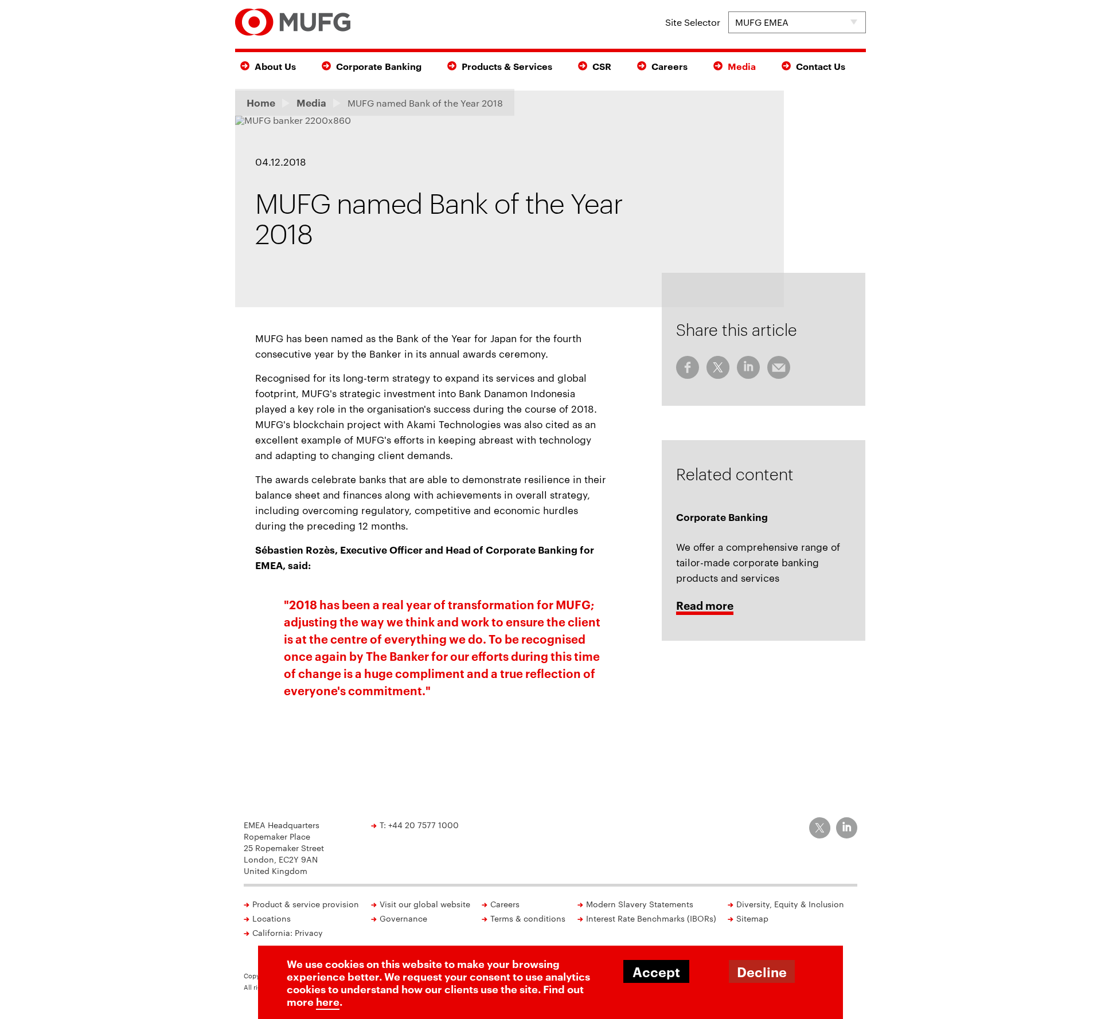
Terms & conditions (527, 918)
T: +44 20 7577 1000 (419, 824)
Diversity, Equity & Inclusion (790, 904)
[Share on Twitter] (717, 367)
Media (742, 66)
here (327, 1001)
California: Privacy (287, 932)
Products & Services (507, 66)
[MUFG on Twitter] (819, 827)
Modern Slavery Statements (639, 904)
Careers (669, 66)
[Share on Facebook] (687, 367)
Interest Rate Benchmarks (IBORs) (651, 918)
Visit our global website (425, 904)
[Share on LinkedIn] (748, 367)
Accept (656, 971)
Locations (271, 918)
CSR (601, 66)
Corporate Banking (378, 66)
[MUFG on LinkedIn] (846, 827)
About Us (275, 66)
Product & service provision (305, 904)
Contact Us (820, 66)
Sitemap (752, 918)
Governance (403, 918)
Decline (762, 971)
